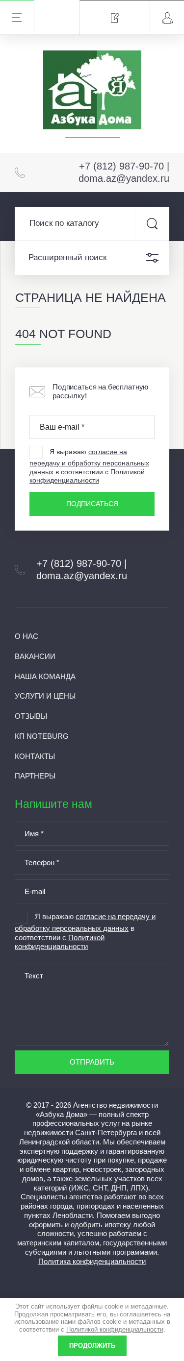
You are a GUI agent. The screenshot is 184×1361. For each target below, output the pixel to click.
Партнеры (35, 776)
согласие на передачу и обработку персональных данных (89, 461)
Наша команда (45, 676)
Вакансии (35, 656)
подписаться (92, 504)
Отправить (92, 1062)
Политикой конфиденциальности (87, 476)
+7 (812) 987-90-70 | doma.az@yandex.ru (124, 172)
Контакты (35, 756)
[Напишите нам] (114, 17)
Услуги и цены (45, 696)
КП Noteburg (42, 736)
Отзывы (31, 716)
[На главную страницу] (92, 92)
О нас (26, 636)
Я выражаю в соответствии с (89, 466)
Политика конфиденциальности (92, 1261)
